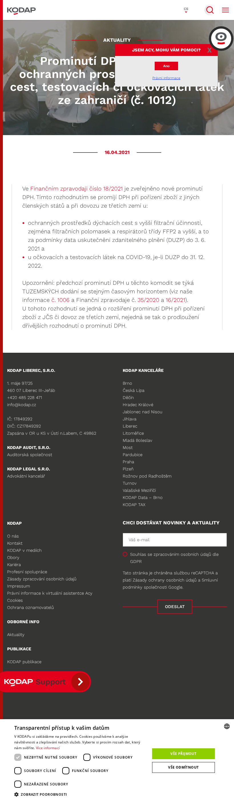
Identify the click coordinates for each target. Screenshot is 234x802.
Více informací (48, 747)
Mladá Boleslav (137, 440)
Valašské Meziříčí (139, 490)
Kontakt (15, 543)
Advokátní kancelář (26, 476)
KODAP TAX (134, 504)
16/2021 (175, 299)
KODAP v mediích (24, 550)
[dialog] (117, 760)
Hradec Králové (138, 404)
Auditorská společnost (29, 454)
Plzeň (128, 469)
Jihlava (129, 419)
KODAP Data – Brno (143, 497)
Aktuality (16, 634)
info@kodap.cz (21, 404)
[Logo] (21, 10)
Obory (13, 557)
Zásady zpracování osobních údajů (41, 579)
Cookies (15, 600)
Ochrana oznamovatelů (30, 607)
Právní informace (166, 78)
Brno (127, 383)
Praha (128, 461)
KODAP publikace (24, 661)
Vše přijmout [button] (183, 753)
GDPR (136, 561)
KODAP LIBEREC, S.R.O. (31, 370)
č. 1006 (60, 299)
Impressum (18, 586)
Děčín (128, 397)
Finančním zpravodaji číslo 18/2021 (76, 188)
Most (128, 447)
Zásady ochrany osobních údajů (165, 580)
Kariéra (14, 564)
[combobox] (227, 726)
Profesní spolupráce (27, 571)
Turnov (130, 483)
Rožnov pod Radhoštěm (147, 476)
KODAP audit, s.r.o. (28, 447)
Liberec (130, 426)
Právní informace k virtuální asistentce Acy (49, 593)
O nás (13, 536)
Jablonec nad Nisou (142, 411)
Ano (166, 66)
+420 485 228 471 (24, 397)
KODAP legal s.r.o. (28, 469)
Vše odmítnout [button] (183, 767)
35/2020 (147, 299)
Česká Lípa (133, 390)
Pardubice (132, 454)
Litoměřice (133, 433)
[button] (80, 794)
